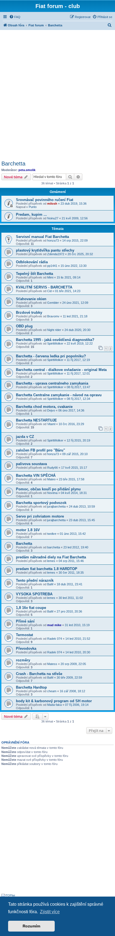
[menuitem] (14, 17)
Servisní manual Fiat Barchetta (42, 237)
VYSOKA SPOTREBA (34, 594)
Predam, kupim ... (31, 214)
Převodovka (26, 648)
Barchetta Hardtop (31, 687)
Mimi (50, 277)
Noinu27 (52, 218)
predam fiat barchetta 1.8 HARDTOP (46, 569)
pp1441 (52, 265)
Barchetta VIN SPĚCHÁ (36, 475)
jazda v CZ (25, 437)
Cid (49, 291)
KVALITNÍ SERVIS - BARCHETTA (44, 287)
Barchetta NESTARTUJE (36, 420)
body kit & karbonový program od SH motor (54, 701)
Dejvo (51, 410)
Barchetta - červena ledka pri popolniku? (51, 356)
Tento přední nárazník (35, 580)
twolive (51, 533)
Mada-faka (54, 704)
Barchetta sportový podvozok (41, 503)
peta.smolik (26, 170)
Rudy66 (52, 467)
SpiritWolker (55, 343)
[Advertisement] (57, 94)
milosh (52, 203)
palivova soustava (31, 464)
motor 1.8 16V (28, 530)
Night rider (54, 330)
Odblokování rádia (32, 262)
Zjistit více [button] (50, 911)
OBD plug (24, 326)
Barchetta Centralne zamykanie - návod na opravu (59, 395)
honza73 (53, 240)
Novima (52, 493)
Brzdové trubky (29, 312)
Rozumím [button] (31, 926)
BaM (50, 584)
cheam (51, 691)
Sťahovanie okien (31, 299)
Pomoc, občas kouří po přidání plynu (48, 489)
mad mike (54, 625)
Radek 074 (54, 638)
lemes (51, 561)
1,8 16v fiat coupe (31, 608)
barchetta (53, 547)
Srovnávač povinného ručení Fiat (44, 200)
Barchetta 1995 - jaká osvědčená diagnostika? (55, 340)
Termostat (24, 635)
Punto (33, 207)
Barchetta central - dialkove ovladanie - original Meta (61, 370)
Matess (52, 664)
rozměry (23, 660)
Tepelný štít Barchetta (34, 274)
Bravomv (53, 316)
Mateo (51, 479)
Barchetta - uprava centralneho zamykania (52, 383)
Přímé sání (25, 621)
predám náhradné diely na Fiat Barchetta (51, 557)
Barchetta (13, 163)
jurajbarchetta (56, 506)
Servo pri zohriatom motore (40, 516)
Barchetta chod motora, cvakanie (44, 407)
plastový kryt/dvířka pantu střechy (45, 250)
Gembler (53, 302)
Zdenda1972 (55, 254)
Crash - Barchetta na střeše (39, 674)
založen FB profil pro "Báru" (40, 450)
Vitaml (51, 424)
